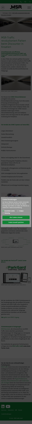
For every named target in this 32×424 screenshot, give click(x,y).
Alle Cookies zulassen (16, 217)
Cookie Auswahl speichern (16, 222)
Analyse (21, 210)
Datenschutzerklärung (15, 207)
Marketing (7, 213)
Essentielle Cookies (10, 210)
